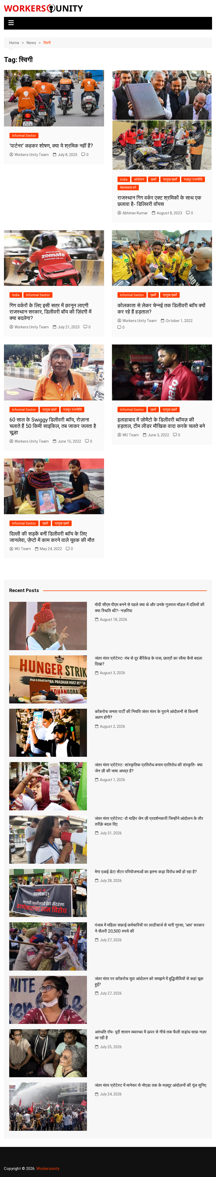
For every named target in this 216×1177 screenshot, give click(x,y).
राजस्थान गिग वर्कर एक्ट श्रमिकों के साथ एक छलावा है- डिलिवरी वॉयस (159, 201)
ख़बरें (153, 179)
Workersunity (47, 1168)
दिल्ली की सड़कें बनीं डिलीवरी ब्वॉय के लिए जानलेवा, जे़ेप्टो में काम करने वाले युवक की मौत (51, 537)
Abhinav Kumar (135, 213)
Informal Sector (24, 136)
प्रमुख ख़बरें (170, 179)
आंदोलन (139, 179)
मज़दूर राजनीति (193, 179)
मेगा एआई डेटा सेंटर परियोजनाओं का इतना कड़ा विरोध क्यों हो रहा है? (146, 871)
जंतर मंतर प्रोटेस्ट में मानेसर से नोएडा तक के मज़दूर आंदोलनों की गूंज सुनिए (150, 1085)
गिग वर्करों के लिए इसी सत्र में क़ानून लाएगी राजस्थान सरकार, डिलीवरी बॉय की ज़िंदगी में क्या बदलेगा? (50, 311)
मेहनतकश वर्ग (128, 188)
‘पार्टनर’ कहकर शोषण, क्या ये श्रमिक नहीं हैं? (51, 146)
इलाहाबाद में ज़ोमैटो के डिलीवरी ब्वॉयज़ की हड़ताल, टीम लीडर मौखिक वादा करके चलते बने (161, 423)
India (123, 179)
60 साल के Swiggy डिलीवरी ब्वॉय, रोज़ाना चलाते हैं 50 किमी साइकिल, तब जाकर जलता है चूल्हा (52, 426)
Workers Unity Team (31, 155)
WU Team (130, 435)
